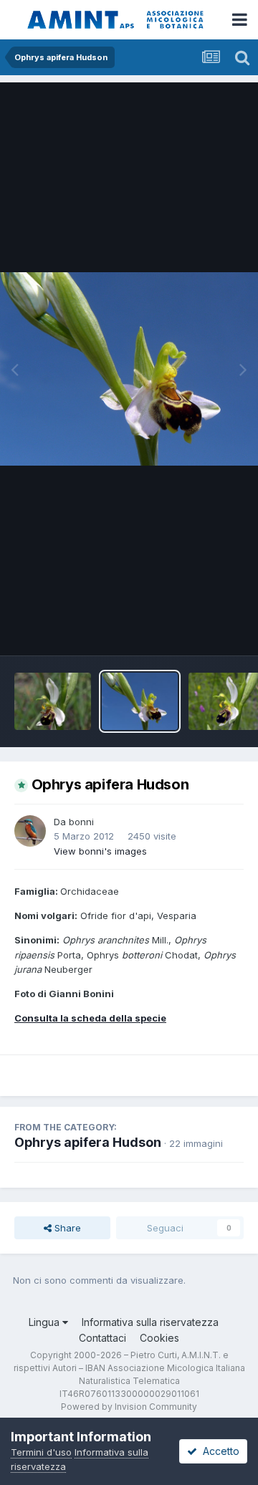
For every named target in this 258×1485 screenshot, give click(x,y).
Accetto (218, 1451)
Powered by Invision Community (129, 1406)
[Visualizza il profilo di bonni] (30, 831)
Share (66, 1228)
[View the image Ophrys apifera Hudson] (52, 701)
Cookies (159, 1338)
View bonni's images (100, 851)
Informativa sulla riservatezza (150, 1322)
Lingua (45, 1322)
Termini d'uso (41, 1452)
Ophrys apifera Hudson (87, 1142)
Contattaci (102, 1338)
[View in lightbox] (129, 369)
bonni (81, 821)
